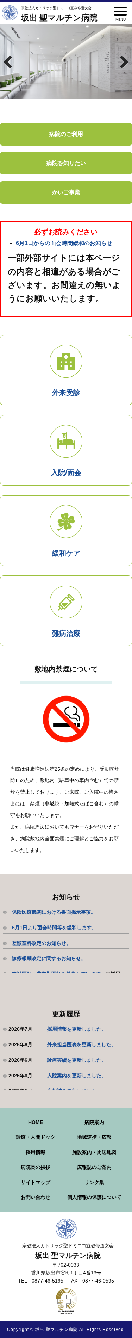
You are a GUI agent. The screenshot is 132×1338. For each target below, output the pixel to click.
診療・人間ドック (35, 1137)
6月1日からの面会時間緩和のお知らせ (64, 243)
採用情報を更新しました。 (76, 1029)
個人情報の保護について (94, 1197)
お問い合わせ (35, 1197)
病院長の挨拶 (35, 1167)
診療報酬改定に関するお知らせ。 (49, 958)
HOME (35, 1122)
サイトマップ (35, 1182)
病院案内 (94, 1122)
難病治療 (66, 633)
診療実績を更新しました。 (76, 1060)
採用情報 (35, 1152)
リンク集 (94, 1182)
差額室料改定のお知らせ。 (41, 943)
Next (121, 62)
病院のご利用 (66, 134)
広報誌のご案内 (94, 1167)
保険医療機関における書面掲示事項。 (54, 912)
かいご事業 (66, 192)
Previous (11, 62)
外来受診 (66, 392)
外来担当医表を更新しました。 (81, 1044)
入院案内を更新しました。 (76, 1075)
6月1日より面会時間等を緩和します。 (54, 927)
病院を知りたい (66, 163)
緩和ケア (66, 553)
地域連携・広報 (94, 1137)
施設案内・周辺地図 (94, 1152)
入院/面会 (66, 472)
